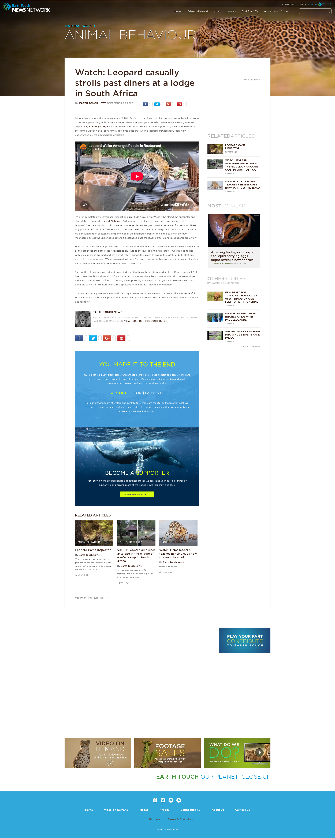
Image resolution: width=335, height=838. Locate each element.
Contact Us (287, 11)
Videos (217, 11)
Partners (154, 819)
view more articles (91, 597)
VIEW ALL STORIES (250, 346)
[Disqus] (140, 675)
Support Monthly (137, 494)
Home (177, 11)
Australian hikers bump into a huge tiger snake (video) (242, 334)
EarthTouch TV (249, 11)
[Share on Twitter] (159, 104)
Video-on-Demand (197, 11)
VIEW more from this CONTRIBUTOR (145, 321)
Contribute (288, 4)
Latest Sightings (112, 221)
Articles (231, 11)
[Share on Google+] (170, 104)
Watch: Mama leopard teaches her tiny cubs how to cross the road (178, 553)
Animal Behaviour (130, 35)
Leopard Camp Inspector (93, 550)
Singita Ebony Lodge (95, 126)
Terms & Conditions (181, 819)
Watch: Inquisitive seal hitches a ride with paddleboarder (242, 316)
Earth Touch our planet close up (27, 7)
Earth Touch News (92, 103)
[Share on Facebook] (148, 104)
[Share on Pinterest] (182, 104)
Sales (302, 4)
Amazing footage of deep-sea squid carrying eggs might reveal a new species (232, 256)
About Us (269, 11)
